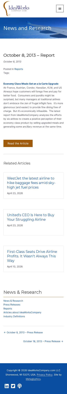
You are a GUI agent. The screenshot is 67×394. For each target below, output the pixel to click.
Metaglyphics (33, 379)
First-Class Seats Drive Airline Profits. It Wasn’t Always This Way (32, 256)
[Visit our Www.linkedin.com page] (7, 386)
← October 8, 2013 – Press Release (23, 332)
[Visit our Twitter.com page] (13, 386)
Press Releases (11, 304)
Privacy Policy (45, 374)
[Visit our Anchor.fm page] (20, 386)
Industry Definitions (14, 316)
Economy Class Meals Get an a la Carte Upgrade (30, 83)
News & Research (13, 300)
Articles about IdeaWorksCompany (22, 312)
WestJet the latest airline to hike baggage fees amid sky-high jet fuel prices (31, 182)
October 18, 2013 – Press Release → (43, 341)
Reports (18, 69)
